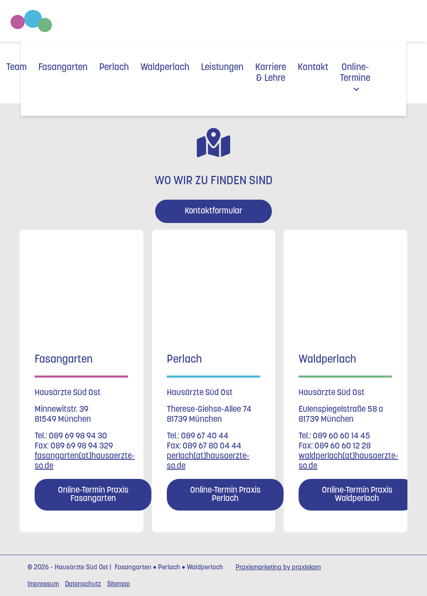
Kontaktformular (213, 211)
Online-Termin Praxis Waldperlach (357, 494)
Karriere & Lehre (270, 73)
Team (16, 68)
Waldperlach (165, 68)
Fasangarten (63, 68)
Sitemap (118, 584)
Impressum (43, 584)
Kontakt (313, 68)
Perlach (114, 68)
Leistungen (222, 68)
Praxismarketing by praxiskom (278, 567)
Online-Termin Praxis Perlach (225, 494)
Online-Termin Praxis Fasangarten (93, 494)
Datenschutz (83, 584)
